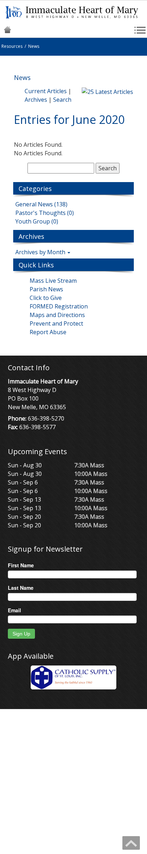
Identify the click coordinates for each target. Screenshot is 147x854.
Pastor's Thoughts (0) (44, 213)
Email (14, 610)
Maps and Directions (57, 315)
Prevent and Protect (56, 323)
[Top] (131, 843)
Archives (36, 100)
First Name (21, 565)
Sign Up (21, 634)
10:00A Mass (90, 474)
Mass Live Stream (53, 281)
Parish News (46, 289)
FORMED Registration (59, 306)
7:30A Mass (89, 465)
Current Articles (46, 91)
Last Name (21, 587)
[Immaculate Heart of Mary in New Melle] (73, 12)
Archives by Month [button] (41, 252)
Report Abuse (48, 332)
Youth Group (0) (36, 221)
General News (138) (41, 204)
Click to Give (46, 298)
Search (62, 100)
